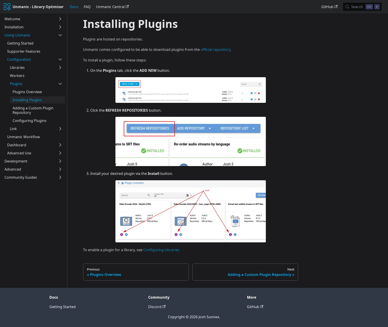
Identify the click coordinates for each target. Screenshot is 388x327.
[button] (33, 19)
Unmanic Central (110, 6)
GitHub (327, 6)
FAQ (87, 6)
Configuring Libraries (161, 249)
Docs (74, 6)
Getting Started (62, 306)
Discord (154, 306)
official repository (215, 49)
